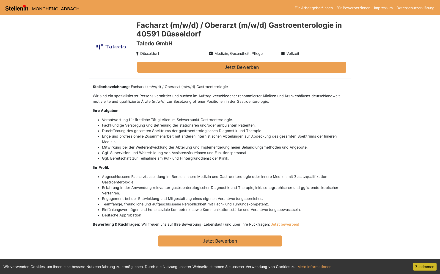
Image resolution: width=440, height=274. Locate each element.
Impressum (383, 8)
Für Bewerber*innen (353, 8)
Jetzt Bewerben (242, 67)
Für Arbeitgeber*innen (314, 8)
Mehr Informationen (314, 266)
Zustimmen (424, 266)
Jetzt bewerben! (285, 224)
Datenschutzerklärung (415, 8)
